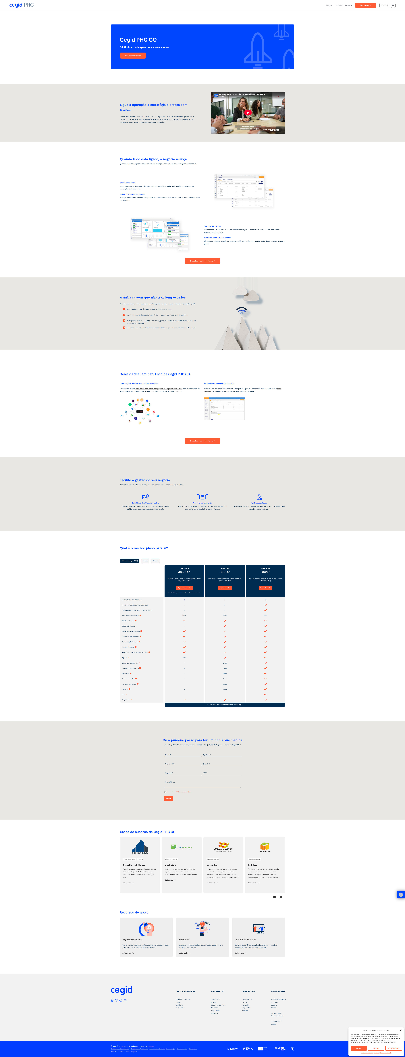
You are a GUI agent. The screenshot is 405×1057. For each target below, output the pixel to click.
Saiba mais (127, 883)
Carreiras (274, 1008)
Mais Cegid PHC (278, 991)
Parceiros (214, 1013)
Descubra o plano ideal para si (202, 261)
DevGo (273, 1024)
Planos (178, 1002)
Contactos (275, 1002)
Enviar (168, 798)
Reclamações (182, 1049)
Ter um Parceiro (276, 1013)
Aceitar (358, 1048)
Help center (180, 1008)
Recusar (376, 1048)
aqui (240, 705)
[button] (401, 1030)
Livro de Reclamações (128, 1052)
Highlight (140, 859)
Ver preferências (393, 1048)
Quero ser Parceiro (277, 1016)
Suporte (274, 1005)
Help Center (184, 939)
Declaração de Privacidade (383, 1053)
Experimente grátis (184, 588)
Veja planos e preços (133, 55)
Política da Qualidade (139, 1049)
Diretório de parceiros (245, 939)
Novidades (179, 1005)
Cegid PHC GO (217, 991)
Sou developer (276, 1021)
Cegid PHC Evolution (185, 991)
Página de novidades (132, 939)
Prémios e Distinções (278, 999)
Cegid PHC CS (248, 991)
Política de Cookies (367, 1053)
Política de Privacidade (120, 1049)
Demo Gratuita (225, 588)
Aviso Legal (170, 1049)
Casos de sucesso (129, 859)
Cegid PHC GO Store (218, 1005)
